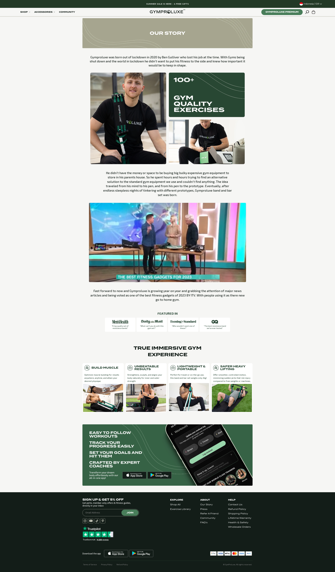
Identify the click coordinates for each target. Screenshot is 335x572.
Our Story (206, 504)
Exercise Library (180, 509)
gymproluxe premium (282, 12)
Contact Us (235, 504)
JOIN (130, 512)
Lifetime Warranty (239, 518)
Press (203, 509)
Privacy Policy (106, 564)
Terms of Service (90, 564)
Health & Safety (238, 522)
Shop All (175, 504)
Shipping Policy (238, 513)
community (67, 12)
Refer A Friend (209, 513)
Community (207, 518)
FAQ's (204, 522)
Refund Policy (237, 509)
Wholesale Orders (239, 527)
